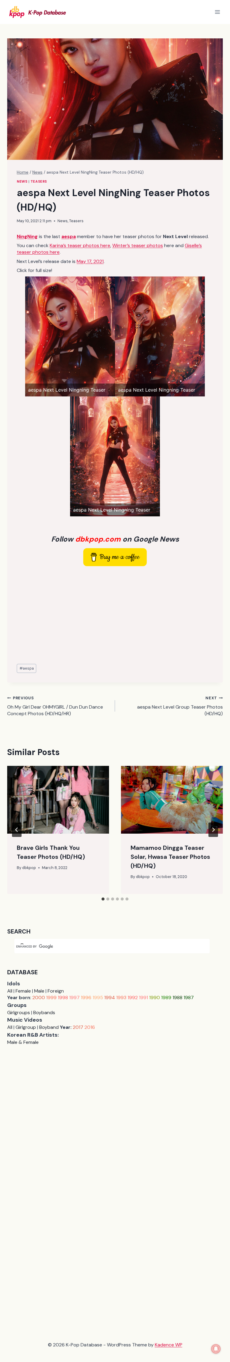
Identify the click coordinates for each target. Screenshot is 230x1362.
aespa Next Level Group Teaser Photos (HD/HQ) (180, 706)
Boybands (44, 1012)
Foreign (56, 991)
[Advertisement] (115, 615)
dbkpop (29, 867)
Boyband (49, 1027)
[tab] (103, 899)
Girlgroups (18, 1012)
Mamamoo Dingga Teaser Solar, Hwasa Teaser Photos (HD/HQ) (170, 857)
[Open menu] (217, 11)
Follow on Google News (115, 539)
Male (39, 991)
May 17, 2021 (90, 261)
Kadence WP (168, 1345)
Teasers (39, 181)
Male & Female (23, 1042)
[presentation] (58, 800)
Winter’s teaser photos (137, 245)
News (22, 181)
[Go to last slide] (17, 830)
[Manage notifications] (216, 1349)
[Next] (213, 830)
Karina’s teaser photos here (80, 245)
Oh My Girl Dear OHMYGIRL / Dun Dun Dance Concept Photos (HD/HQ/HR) (55, 706)
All (9, 991)
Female (23, 991)
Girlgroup (26, 1027)
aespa (26, 668)
